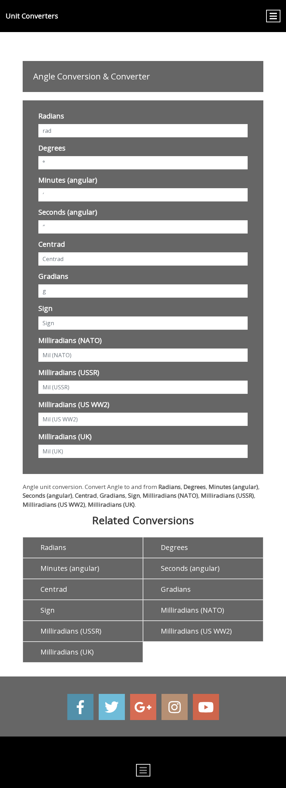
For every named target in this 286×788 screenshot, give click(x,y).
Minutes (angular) (67, 180)
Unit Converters (32, 16)
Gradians (53, 276)
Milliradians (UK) (65, 436)
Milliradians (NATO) (70, 340)
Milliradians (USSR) (68, 372)
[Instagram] (174, 707)
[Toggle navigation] (273, 16)
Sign (45, 308)
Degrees (52, 148)
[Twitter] (112, 707)
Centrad (51, 244)
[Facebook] (80, 707)
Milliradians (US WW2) (74, 404)
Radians (51, 116)
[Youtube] (206, 707)
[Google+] (143, 707)
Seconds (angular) (67, 212)
